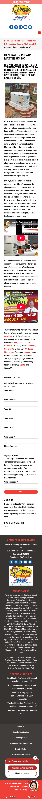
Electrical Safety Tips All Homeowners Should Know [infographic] (21, 695)
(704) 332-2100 (10, 386)
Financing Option (21, 738)
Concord (26, 343)
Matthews (29, 349)
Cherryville (17, 343)
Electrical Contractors (21, 732)
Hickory (27, 352)
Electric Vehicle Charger (21, 755)
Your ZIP (8, 428)
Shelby (22, 365)
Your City (8, 409)
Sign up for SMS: (11, 455)
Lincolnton (32, 621)
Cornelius (8, 346)
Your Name (9, 390)
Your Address (10, 400)
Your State (9, 418)
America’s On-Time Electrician (21, 743)
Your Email (9, 437)
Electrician (21, 726)
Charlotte (8, 336)
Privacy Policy (21, 790)
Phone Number (11, 446)
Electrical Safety (21, 749)
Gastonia (31, 346)
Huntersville (9, 349)
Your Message (11, 482)
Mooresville (9, 352)
